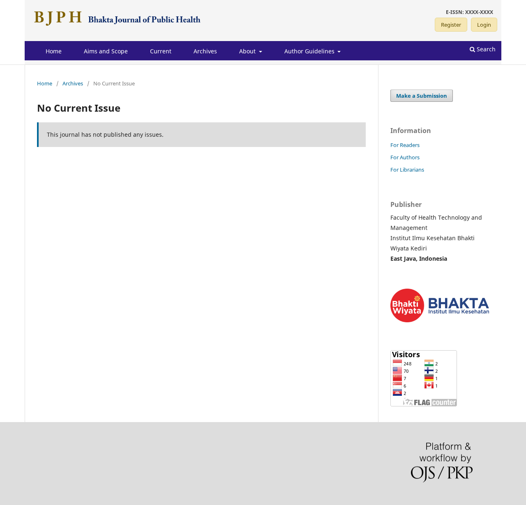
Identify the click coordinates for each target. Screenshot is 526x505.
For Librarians (407, 169)
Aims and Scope (106, 51)
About (248, 51)
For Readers (405, 145)
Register (451, 24)
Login (484, 24)
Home (54, 51)
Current (160, 51)
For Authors (405, 157)
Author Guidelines (310, 51)
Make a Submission (421, 95)
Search (485, 49)
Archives (205, 51)
